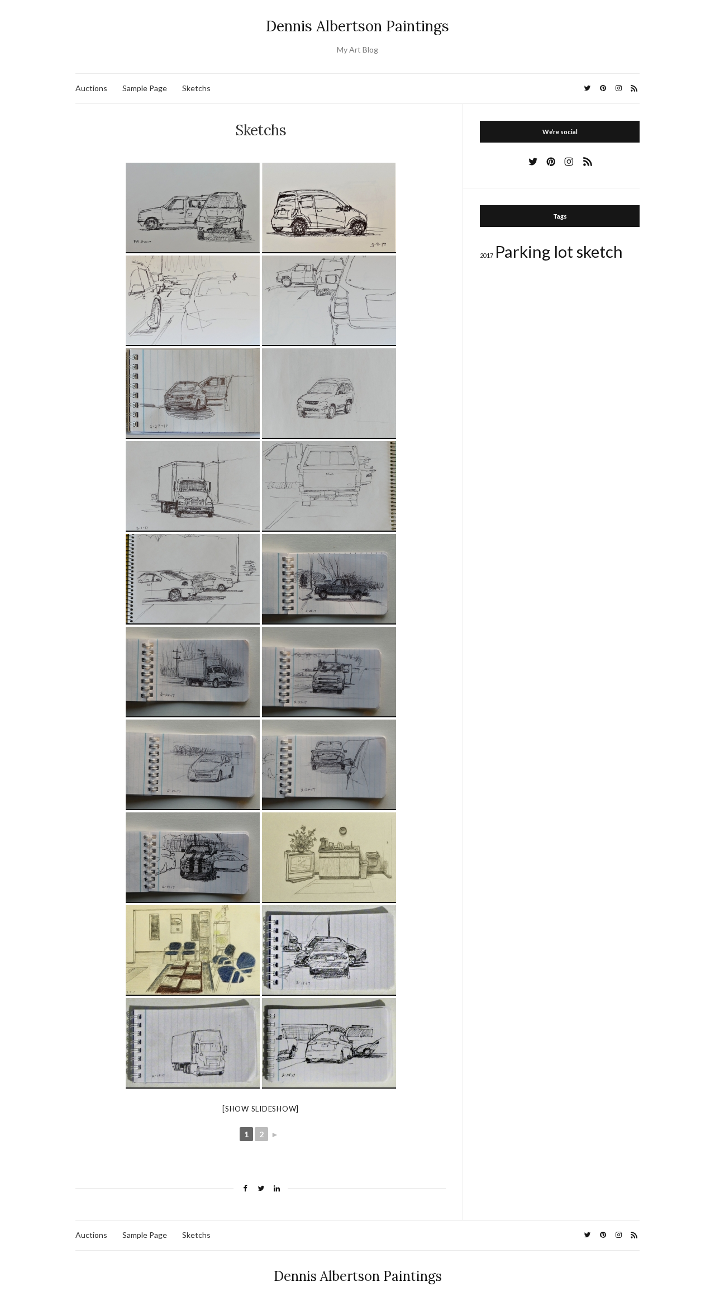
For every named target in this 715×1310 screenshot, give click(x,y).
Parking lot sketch (559, 251)
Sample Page (144, 88)
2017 (486, 255)
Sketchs (196, 88)
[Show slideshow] (260, 1108)
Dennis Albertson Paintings (357, 26)
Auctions (91, 88)
